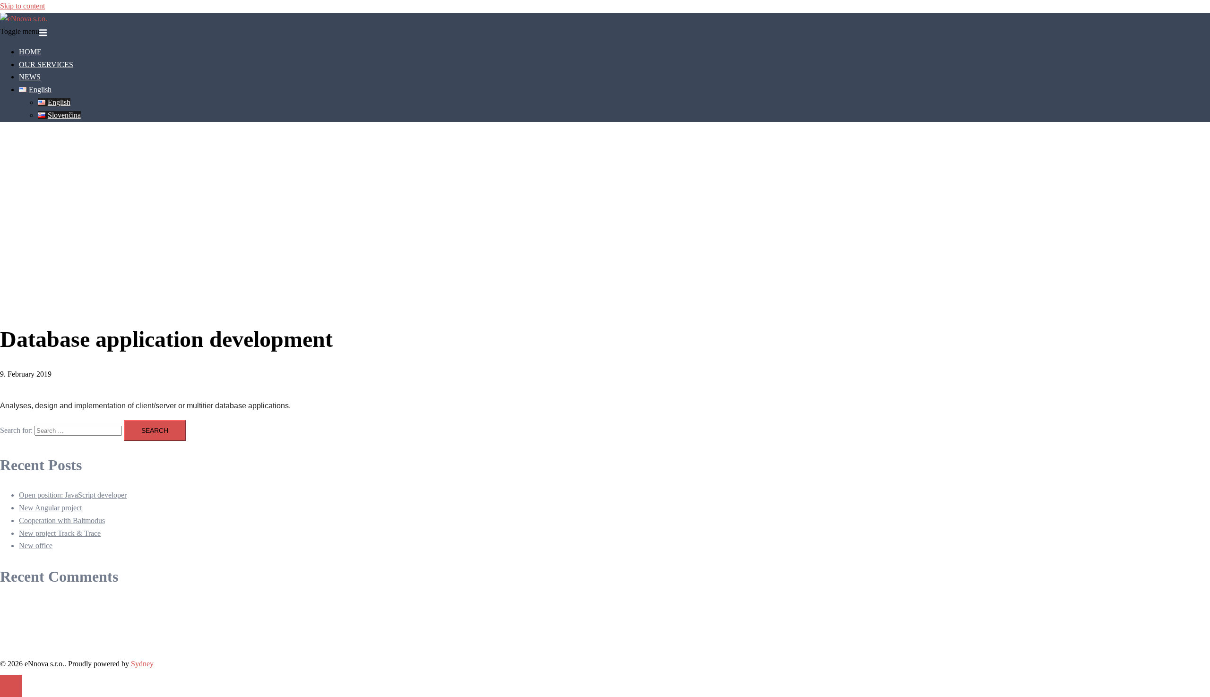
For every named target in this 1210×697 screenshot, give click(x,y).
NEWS (30, 77)
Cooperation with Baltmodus (62, 520)
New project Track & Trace (60, 533)
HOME (30, 52)
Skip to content (22, 6)
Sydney (142, 664)
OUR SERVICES (46, 64)
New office (35, 546)
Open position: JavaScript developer (73, 495)
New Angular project (50, 508)
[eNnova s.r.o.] (23, 19)
